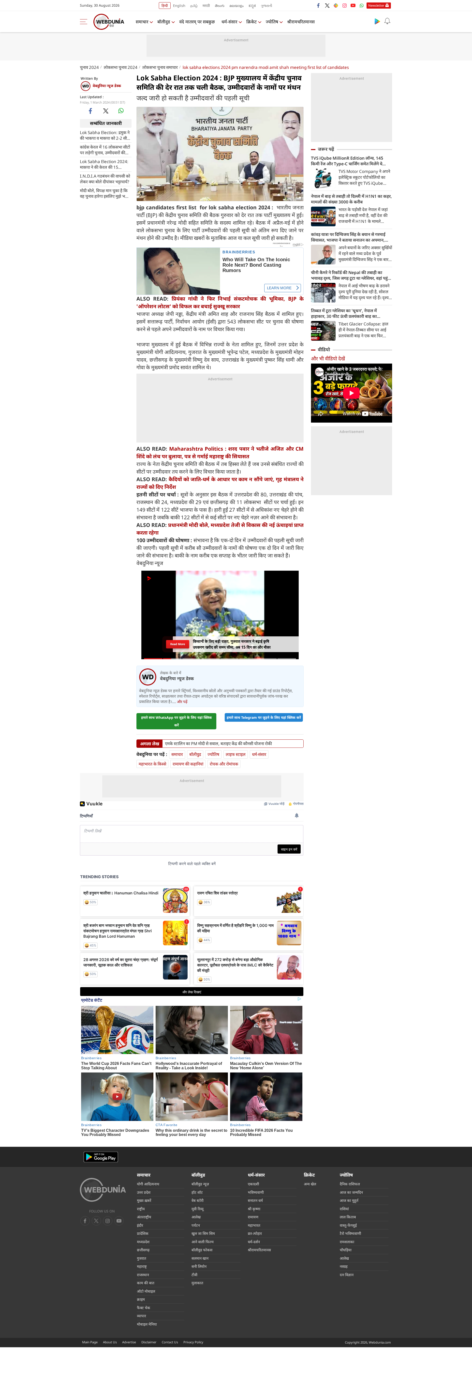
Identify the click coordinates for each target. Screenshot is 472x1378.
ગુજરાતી (266, 5)
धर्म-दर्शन (254, 1241)
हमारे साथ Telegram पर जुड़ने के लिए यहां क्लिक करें (264, 717)
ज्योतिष (272, 22)
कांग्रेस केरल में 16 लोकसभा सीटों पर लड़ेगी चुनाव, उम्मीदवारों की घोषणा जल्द (105, 149)
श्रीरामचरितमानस (301, 22)
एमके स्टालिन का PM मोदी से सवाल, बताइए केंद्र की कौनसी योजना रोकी (218, 743)
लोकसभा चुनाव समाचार (160, 67)
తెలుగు (219, 5)
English (179, 5)
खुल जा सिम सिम (203, 1233)
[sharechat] (335, 5)
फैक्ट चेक (143, 1307)
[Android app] (101, 1157)
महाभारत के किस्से (152, 764)
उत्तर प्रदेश (143, 1192)
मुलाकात (197, 1282)
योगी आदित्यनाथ (148, 1183)
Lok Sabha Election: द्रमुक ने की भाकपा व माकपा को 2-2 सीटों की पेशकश (105, 135)
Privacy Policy (193, 1342)
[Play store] (377, 21)
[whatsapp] (121, 110)
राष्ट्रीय (141, 1208)
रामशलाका (347, 1241)
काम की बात (145, 1282)
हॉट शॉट (197, 1192)
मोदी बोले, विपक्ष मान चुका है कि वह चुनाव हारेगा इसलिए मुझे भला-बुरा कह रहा (105, 193)
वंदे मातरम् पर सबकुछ (197, 22)
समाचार (142, 22)
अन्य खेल (310, 1183)
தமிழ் (194, 5)
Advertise (129, 1342)
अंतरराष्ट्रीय (144, 1216)
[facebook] (318, 5)
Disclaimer (148, 1342)
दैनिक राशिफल (350, 1183)
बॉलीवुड (163, 22)
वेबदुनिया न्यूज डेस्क (107, 85)
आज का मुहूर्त (349, 1200)
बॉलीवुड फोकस (202, 1249)
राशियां (344, 1208)
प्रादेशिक (142, 1233)
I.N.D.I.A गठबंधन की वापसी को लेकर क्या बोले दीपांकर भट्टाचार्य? (105, 178)
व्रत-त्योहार (255, 1233)
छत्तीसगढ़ (143, 1249)
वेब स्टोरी (198, 1200)
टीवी (194, 1274)
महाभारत (254, 1225)
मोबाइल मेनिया (147, 1324)
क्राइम (141, 1299)
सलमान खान (200, 1258)
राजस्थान (143, 1274)
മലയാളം (236, 5)
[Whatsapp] (361, 5)
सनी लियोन (199, 1266)
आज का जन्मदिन (351, 1192)
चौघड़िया (346, 1249)
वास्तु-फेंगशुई (348, 1225)
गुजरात (141, 1258)
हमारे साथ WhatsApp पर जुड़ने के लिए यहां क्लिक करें (176, 721)
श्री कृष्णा (254, 1208)
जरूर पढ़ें (326, 149)
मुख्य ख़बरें (144, 1200)
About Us (110, 1342)
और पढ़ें (182, 701)
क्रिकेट (251, 22)
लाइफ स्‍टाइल (236, 754)
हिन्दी (165, 5)
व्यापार (141, 1315)
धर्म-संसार (229, 22)
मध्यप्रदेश (143, 1241)
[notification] (387, 21)
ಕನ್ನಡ (252, 5)
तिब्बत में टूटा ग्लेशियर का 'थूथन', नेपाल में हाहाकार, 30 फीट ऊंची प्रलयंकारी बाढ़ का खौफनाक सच (344, 313)
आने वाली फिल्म (203, 1241)
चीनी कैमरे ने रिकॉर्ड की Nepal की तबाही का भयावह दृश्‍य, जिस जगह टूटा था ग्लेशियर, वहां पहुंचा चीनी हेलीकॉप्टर (351, 275)
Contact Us (170, 1342)
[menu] (85, 22)
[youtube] (353, 5)
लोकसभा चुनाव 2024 (120, 67)
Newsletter (376, 5)
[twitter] (327, 5)
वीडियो (324, 349)
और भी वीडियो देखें (328, 358)
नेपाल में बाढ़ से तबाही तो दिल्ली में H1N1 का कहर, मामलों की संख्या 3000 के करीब (351, 199)
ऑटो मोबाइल (146, 1291)
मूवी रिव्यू (198, 1208)
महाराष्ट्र (142, 1266)
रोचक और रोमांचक (224, 764)
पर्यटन (196, 1225)
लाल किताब (348, 1216)
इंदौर (140, 1225)
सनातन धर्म (255, 1200)
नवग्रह (344, 1266)
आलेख (196, 1216)
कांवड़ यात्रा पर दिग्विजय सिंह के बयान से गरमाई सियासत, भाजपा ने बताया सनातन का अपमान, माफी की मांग (348, 237)
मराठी (206, 5)
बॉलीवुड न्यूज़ (200, 1183)
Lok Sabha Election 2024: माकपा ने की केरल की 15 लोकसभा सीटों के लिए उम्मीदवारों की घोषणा (104, 164)
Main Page (90, 1342)
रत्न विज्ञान (347, 1274)
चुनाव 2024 (89, 67)
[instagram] (344, 5)
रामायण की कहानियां (188, 764)
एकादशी (253, 1183)
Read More (177, 644)
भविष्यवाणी (256, 1192)
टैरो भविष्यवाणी (350, 1233)
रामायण (253, 1216)
